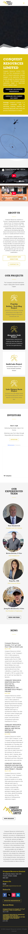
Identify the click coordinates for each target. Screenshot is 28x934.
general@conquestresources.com (12, 886)
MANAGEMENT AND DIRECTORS (14, 258)
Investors (14, 439)
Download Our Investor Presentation (14, 90)
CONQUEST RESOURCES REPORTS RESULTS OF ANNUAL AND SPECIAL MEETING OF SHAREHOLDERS (13, 728)
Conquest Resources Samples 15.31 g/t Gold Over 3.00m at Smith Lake (14, 645)
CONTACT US (14, 264)
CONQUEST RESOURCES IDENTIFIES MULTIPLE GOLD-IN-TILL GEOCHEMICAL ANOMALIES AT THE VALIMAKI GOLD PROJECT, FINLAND (14, 685)
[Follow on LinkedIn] (18, 895)
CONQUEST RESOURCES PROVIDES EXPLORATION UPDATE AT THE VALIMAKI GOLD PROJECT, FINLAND (14, 766)
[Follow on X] (9, 895)
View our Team (14, 617)
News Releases (9, 818)
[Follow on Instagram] (14, 895)
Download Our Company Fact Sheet (14, 97)
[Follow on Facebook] (5, 895)
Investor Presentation (12, 900)
